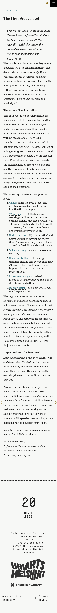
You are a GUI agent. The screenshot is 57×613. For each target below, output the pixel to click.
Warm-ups (15, 213)
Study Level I (13, 10)
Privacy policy (43, 598)
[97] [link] (41, 340)
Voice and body (17, 250)
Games (13, 202)
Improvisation (17, 287)
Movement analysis (20, 276)
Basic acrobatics (18, 258)
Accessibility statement (11, 598)
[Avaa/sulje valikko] (53, 3)
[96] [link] (30, 235)
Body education (18, 235)
